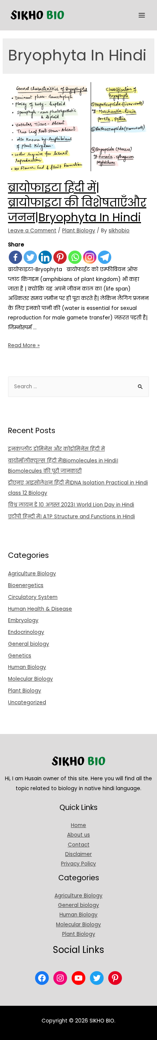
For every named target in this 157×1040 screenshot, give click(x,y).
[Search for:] (78, 386)
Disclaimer (78, 854)
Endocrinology (26, 632)
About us (78, 834)
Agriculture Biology (32, 573)
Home (78, 825)
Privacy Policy (78, 863)
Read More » (24, 345)
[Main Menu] (142, 15)
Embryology (23, 620)
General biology (28, 644)
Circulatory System (33, 597)
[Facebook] (15, 257)
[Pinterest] (60, 257)
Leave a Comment (32, 230)
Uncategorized (27, 702)
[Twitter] (30, 257)
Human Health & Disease (40, 609)
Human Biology (27, 667)
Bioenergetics (25, 585)
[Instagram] (89, 257)
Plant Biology (78, 230)
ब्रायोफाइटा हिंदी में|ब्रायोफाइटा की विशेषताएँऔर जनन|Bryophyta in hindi (77, 202)
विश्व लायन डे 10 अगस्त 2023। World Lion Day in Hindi (71, 504)
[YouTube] (78, 978)
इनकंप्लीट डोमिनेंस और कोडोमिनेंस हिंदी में (56, 449)
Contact (79, 844)
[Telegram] (104, 257)
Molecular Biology (30, 679)
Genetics (19, 655)
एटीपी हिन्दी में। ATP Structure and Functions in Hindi (71, 516)
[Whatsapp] (75, 257)
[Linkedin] (45, 257)
